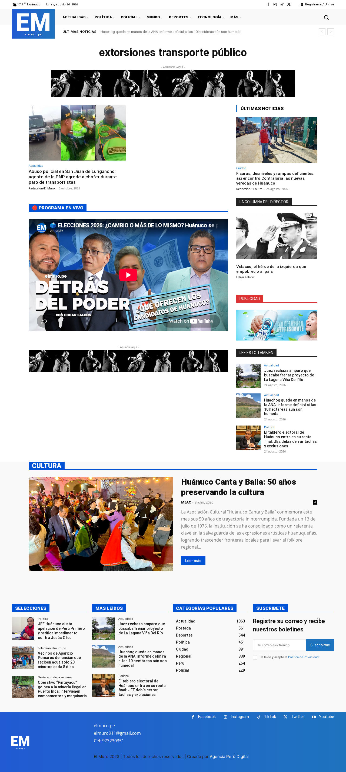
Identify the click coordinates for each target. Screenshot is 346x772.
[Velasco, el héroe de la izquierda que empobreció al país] (276, 236)
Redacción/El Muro (42, 188)
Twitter (297, 716)
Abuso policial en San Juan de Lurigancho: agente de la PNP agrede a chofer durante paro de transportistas (73, 177)
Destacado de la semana (55, 677)
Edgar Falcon (245, 277)
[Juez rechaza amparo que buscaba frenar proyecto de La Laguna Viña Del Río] (248, 376)
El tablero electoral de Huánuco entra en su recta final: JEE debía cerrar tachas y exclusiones (290, 439)
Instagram (240, 716)
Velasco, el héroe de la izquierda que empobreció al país (271, 269)
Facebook (207, 716)
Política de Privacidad (303, 657)
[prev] (322, 31)
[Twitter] (288, 4)
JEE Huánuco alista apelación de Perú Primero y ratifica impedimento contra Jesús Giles (61, 631)
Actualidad (36, 165)
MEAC (186, 502)
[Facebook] (268, 4)
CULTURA (46, 465)
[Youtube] (313, 717)
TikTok (270, 716)
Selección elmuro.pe (52, 648)
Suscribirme (320, 645)
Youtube (326, 716)
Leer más (193, 561)
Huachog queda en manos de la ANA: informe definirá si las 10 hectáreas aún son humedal (171, 32)
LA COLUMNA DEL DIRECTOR (263, 202)
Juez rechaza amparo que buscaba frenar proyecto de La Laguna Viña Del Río (289, 375)
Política (269, 427)
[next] (330, 31)
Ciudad (241, 167)
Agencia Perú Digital (229, 756)
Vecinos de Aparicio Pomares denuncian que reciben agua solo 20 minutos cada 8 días (59, 660)
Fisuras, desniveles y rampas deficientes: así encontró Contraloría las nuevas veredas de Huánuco (275, 178)
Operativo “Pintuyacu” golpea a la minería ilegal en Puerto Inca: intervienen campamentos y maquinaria (62, 689)
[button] (326, 17)
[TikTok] (282, 4)
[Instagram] (275, 4)
